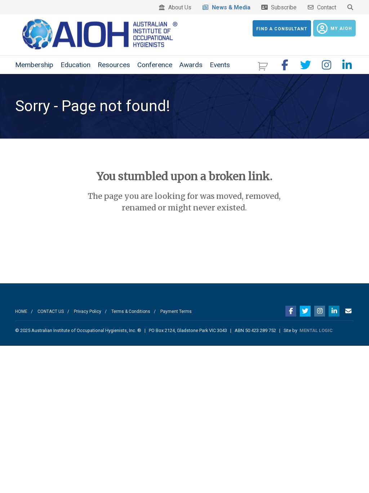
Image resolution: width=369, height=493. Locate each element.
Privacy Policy (87, 311)
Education (75, 65)
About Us (178, 7)
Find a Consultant (281, 28)
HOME (21, 311)
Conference (154, 65)
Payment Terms (176, 311)
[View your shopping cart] (264, 65)
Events (220, 65)
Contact (325, 7)
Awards (191, 65)
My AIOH (341, 28)
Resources (114, 65)
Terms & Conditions (130, 311)
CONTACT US (50, 311)
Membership (34, 65)
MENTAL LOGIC (316, 330)
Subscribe (282, 7)
